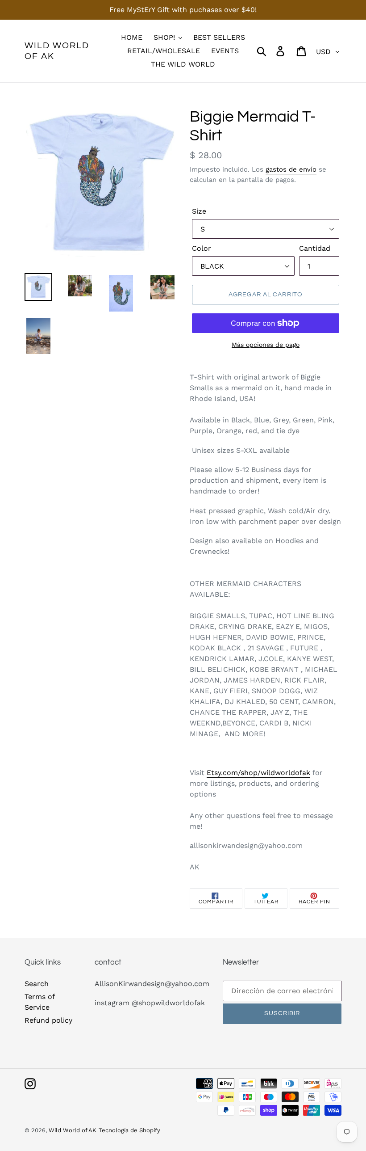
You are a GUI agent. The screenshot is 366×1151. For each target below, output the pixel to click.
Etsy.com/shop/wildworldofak (258, 772)
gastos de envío (291, 169)
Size (199, 211)
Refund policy (48, 1020)
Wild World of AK (57, 51)
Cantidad (314, 248)
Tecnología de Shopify (129, 1130)
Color (201, 248)
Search (37, 983)
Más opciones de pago (265, 344)
